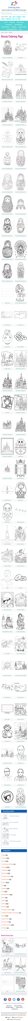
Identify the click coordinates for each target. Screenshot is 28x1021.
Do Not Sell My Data (22, 1015)
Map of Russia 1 (7, 324)
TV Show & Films (8, 18)
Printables (13, 27)
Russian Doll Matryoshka (7, 57)
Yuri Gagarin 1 (7, 807)
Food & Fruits (5, 879)
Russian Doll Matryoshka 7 (20, 192)
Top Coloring (9, 24)
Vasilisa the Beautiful (21, 631)
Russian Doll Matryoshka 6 (7, 192)
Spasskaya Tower (7, 500)
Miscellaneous (19, 16)
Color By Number (18, 24)
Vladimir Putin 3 (21, 785)
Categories (12, 22)
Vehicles (4, 928)
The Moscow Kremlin (7, 763)
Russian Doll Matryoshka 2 (20, 146)
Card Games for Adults (8, 864)
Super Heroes (5, 918)
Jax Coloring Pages (12, 834)
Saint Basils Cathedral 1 (20, 368)
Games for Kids (22, 27)
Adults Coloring (5, 27)
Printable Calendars (7, 909)
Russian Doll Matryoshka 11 (20, 235)
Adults (3, 855)
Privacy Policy (18, 1005)
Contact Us (15, 1009)
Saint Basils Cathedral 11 (21, 124)
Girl (3, 885)
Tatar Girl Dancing (20, 609)
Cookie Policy (9, 1007)
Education (4, 873)
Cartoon (14, 16)
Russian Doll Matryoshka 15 (20, 281)
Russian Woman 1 (20, 544)
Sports (3, 915)
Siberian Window (20, 478)
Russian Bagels (21, 346)
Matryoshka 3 (7, 346)
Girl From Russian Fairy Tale (20, 303)
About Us (8, 1005)
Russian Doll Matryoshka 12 (7, 259)
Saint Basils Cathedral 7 (7, 101)
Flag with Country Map (20, 991)
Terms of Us (19, 1007)
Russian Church (21, 719)
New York (7, 953)
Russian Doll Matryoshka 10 (7, 235)
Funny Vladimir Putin (21, 653)
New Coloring (20, 22)
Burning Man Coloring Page (14, 815)
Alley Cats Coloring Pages (14, 822)
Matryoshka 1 (20, 500)
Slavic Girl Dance (20, 566)
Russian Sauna (7, 368)
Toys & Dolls (5, 922)
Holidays (3, 18)
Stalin (7, 587)
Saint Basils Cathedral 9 (20, 390)
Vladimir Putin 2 (7, 785)
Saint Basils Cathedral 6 (7, 456)
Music (3, 897)
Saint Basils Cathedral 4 (7, 434)
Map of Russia (20, 324)
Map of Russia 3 (21, 697)
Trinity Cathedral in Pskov (7, 631)
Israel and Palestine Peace (20, 953)
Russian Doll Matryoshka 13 (20, 259)
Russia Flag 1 (7, 719)
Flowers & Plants (6, 876)
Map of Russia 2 (7, 697)
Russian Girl (7, 741)
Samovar (7, 412)
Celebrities (5, 870)
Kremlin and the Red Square (20, 675)
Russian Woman (7, 566)
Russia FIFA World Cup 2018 (20, 79)
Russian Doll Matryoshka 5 (20, 168)
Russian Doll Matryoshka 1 (20, 807)
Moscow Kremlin (7, 544)
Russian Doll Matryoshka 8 (7, 213)
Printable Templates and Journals (10, 912)
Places (19, 18)
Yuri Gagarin (7, 653)
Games (10, 16)
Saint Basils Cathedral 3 (20, 412)
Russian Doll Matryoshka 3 (7, 168)
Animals (24, 16)
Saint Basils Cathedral (7, 478)
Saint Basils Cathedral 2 (7, 390)
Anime (13, 18)
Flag (7, 991)
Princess (4, 906)
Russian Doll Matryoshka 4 (7, 146)
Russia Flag (7, 303)
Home (6, 22)
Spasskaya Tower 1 (20, 741)
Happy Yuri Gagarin (7, 675)
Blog (20, 29)
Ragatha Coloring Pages (13, 828)
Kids (16, 18)
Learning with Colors (12, 29)
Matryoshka (20, 456)
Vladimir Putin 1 (21, 763)
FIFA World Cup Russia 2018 (7, 79)
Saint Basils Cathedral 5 (20, 434)
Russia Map (20, 57)
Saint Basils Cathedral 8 (20, 101)
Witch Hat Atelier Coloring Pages (15, 841)
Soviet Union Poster (7, 609)
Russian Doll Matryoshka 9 (20, 213)
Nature (4, 900)
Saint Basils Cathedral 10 (7, 124)
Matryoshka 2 (7, 522)
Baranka (20, 587)
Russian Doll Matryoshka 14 (7, 281)
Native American (7, 972)
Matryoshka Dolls (20, 522)
